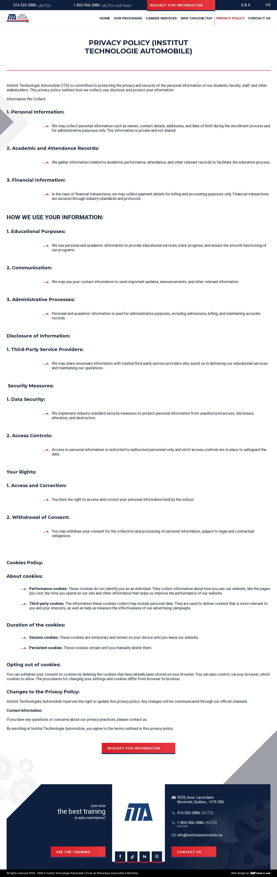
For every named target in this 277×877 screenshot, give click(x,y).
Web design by (240, 873)
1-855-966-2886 (197, 822)
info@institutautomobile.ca (199, 835)
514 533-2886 (195, 813)
